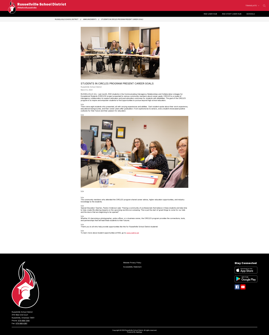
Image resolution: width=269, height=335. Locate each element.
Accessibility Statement (132, 267)
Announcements (89, 19)
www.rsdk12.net (132, 233)
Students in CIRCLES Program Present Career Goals (122, 19)
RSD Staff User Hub (231, 14)
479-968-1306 (24, 321)
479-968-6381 (21, 323)
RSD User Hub (210, 14)
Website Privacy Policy (132, 263)
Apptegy (139, 332)
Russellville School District (66, 19)
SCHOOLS (250, 14)
